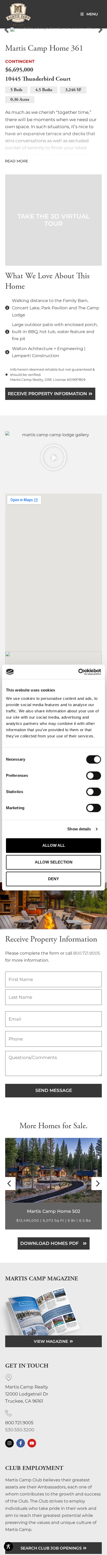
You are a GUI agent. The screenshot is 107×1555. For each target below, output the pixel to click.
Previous (6, 29)
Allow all (53, 845)
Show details (79, 829)
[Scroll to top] (101, 1519)
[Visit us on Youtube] (32, 1443)
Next (100, 29)
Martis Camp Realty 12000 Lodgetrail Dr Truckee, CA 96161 (26, 1394)
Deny (53, 879)
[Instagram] (9, 1443)
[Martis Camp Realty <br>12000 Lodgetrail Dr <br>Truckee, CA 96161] (8, 1377)
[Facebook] (20, 1443)
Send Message (53, 1090)
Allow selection (53, 862)
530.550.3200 (19, 1429)
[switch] (93, 775)
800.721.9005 (86, 953)
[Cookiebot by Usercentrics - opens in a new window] (78, 672)
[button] (53, 220)
